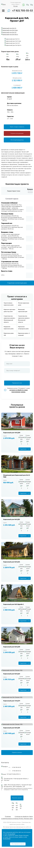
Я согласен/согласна (18, 844)
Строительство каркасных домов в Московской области (23, 319)
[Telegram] (27, 5)
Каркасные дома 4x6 (9, 334)
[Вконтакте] (13, 803)
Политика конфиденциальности (7, 817)
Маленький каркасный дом (22, 310)
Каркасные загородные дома (23, 327)
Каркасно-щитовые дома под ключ (9, 310)
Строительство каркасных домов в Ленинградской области (9, 319)
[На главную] (4, 4)
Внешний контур (17, 70)
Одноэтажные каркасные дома (8, 304)
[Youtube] (21, 804)
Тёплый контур (17, 78)
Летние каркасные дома (23, 304)
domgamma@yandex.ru (14, 774)
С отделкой (17, 85)
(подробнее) (11, 834)
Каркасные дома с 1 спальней (24, 334)
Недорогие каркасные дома (8, 327)
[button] (3, 10)
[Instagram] (17, 803)
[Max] (31, 5)
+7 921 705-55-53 (22, 10)
